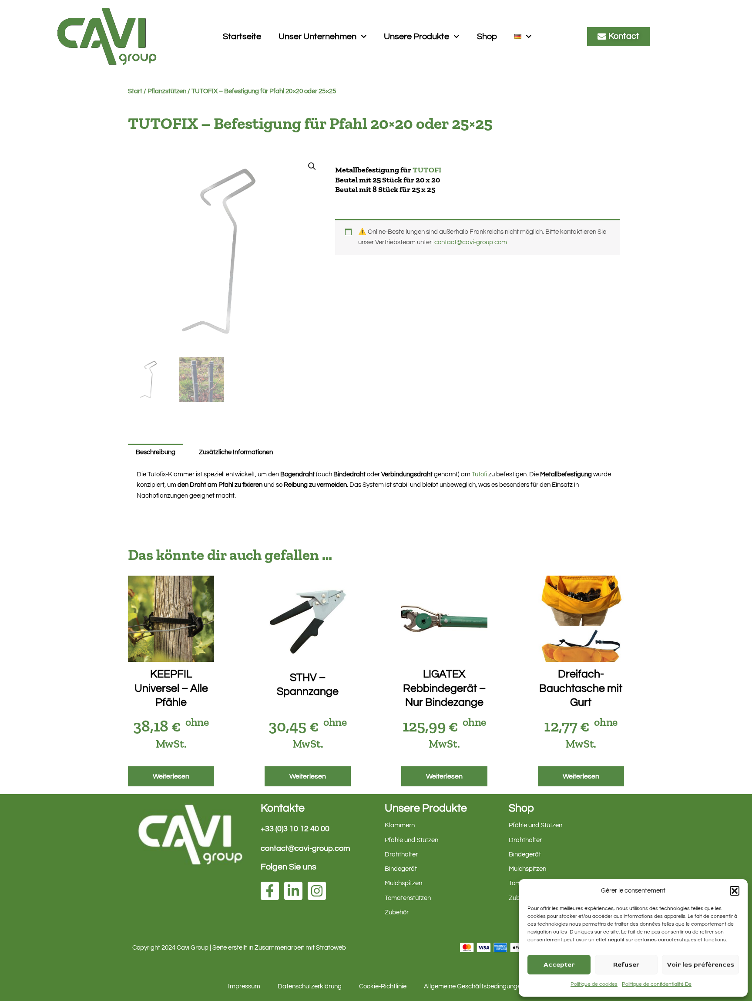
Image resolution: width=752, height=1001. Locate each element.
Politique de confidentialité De (657, 984)
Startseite (242, 36)
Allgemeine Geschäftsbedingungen (474, 986)
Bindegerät (401, 869)
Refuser (626, 965)
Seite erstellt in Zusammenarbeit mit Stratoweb (279, 947)
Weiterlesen (171, 776)
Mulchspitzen (403, 883)
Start (135, 91)
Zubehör (397, 912)
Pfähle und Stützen (411, 840)
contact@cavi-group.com (470, 242)
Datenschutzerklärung (310, 986)
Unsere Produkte (416, 36)
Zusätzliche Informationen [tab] (236, 452)
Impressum (244, 986)
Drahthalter (401, 854)
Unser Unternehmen (317, 36)
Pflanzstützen (167, 91)
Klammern (400, 825)
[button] (734, 890)
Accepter (559, 965)
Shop (487, 36)
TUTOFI (427, 170)
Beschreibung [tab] (155, 452)
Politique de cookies (594, 984)
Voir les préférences (700, 965)
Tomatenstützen (408, 898)
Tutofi (479, 474)
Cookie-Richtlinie (382, 986)
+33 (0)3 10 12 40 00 (295, 829)
